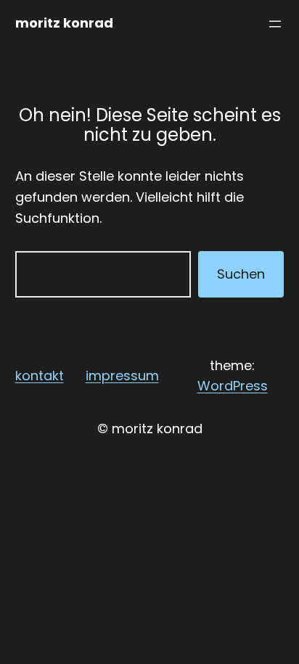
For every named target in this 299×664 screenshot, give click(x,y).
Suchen (241, 274)
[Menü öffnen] (275, 24)
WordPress (232, 386)
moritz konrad (64, 23)
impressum (122, 375)
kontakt (39, 375)
